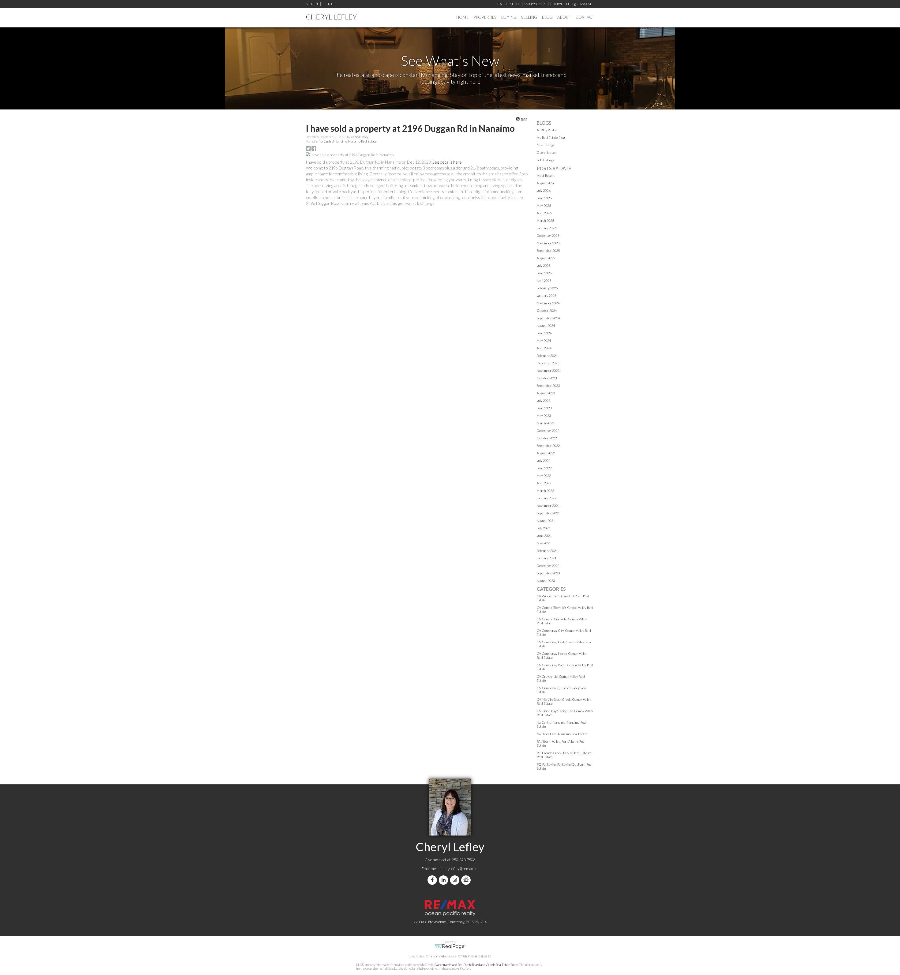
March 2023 (545, 423)
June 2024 (544, 333)
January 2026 (546, 228)
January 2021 (546, 558)
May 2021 (544, 543)
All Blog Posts (546, 130)
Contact (585, 17)
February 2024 (547, 356)
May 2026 (544, 205)
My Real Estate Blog (551, 137)
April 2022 (544, 483)
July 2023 (544, 401)
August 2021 (546, 521)
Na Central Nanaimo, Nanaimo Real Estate (347, 141)
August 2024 (546, 326)
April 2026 (544, 213)
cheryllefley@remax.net (460, 868)
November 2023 (548, 371)
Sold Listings (545, 160)
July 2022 (544, 461)
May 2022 (544, 476)
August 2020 (546, 581)
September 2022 (548, 446)
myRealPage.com (450, 946)
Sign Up (329, 4)
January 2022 (546, 498)
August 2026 (546, 183)
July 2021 (544, 528)
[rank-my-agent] (466, 880)
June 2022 (544, 468)
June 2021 (544, 536)
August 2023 (546, 393)
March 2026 (545, 220)
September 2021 (548, 513)
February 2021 (547, 551)
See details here (447, 162)
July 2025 (544, 265)
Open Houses (546, 152)
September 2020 (548, 573)
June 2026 (544, 198)
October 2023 (547, 378)
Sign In (312, 4)
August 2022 (546, 453)
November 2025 (548, 243)
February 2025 (547, 288)
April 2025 (544, 280)
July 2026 (544, 190)
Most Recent (546, 175)
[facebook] (433, 880)
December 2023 (548, 363)
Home (462, 17)
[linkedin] (444, 880)
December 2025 (548, 235)
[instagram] (455, 880)
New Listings (546, 145)
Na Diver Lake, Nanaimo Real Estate (562, 734)
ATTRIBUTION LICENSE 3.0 (474, 956)
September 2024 (548, 318)
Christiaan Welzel (436, 956)
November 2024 (548, 303)
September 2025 (548, 250)
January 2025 (546, 295)
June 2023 (544, 408)
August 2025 (546, 258)
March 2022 (545, 491)
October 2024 (547, 310)
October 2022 (547, 438)
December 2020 (548, 566)
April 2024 (544, 348)
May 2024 (544, 341)
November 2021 (548, 506)
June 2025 (544, 273)
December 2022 (548, 431)
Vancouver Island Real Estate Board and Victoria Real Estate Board (476, 965)
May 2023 (544, 416)
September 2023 (548, 386)
